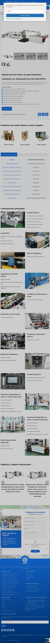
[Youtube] (2, 630)
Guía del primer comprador (12, 1)
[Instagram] (13, 630)
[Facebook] (8, 630)
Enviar (35, 551)
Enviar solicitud (6, 108)
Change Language (25, 15)
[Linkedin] (5, 630)
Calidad (22, 1)
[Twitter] (11, 630)
